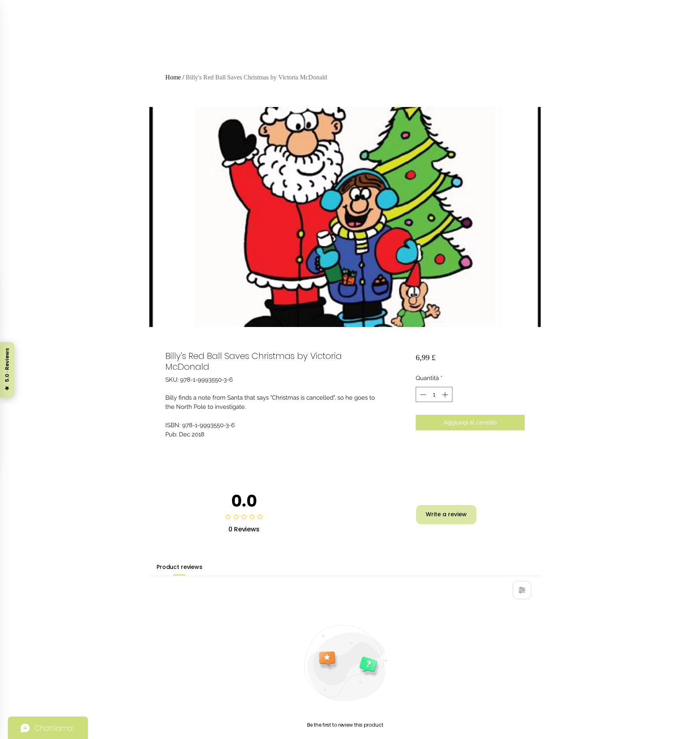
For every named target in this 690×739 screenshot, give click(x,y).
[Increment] (445, 394)
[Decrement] (422, 394)
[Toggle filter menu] (522, 590)
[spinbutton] (433, 394)
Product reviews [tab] (179, 567)
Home (173, 77)
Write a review (446, 514)
